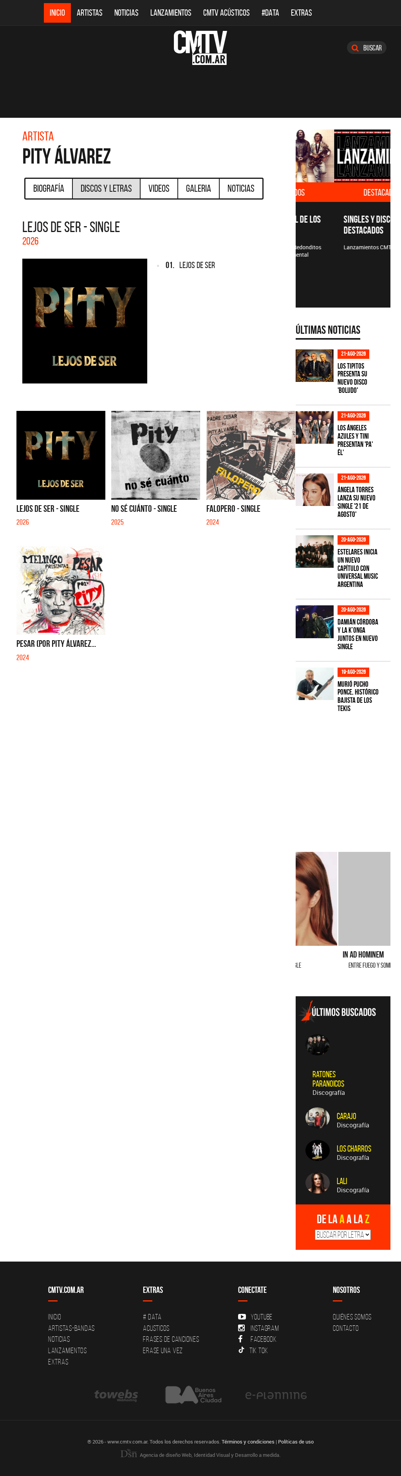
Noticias (126, 13)
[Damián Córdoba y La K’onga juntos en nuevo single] (315, 621)
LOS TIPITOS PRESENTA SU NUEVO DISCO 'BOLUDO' (352, 378)
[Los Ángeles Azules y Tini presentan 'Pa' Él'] (315, 427)
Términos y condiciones (248, 1441)
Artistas (90, 13)
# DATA (152, 1316)
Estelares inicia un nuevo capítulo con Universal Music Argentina (358, 568)
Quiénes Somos (352, 1316)
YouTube (262, 1316)
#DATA (270, 13)
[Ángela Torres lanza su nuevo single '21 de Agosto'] (315, 489)
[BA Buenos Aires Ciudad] (192, 1395)
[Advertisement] (348, 777)
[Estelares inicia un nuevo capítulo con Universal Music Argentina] (315, 551)
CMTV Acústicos (226, 13)
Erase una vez (163, 1350)
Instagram (265, 1328)
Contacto (346, 1328)
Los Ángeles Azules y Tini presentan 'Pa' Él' (355, 440)
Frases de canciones (171, 1339)
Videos (159, 188)
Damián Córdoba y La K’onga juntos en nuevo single (358, 634)
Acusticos (156, 1328)
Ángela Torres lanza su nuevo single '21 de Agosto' (357, 502)
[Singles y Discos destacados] (343, 156)
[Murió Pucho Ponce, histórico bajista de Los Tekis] (315, 684)
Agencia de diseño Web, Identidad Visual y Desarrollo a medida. (209, 1454)
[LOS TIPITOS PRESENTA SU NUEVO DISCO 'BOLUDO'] (315, 365)
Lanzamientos (170, 13)
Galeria (198, 188)
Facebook (264, 1339)
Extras (301, 13)
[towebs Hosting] (117, 1395)
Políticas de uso (296, 1441)
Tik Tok (258, 1350)
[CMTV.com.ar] (200, 48)
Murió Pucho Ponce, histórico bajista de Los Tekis (358, 696)
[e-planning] (276, 1395)
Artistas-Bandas (71, 1328)
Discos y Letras (106, 188)
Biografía (48, 188)
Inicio (57, 13)
